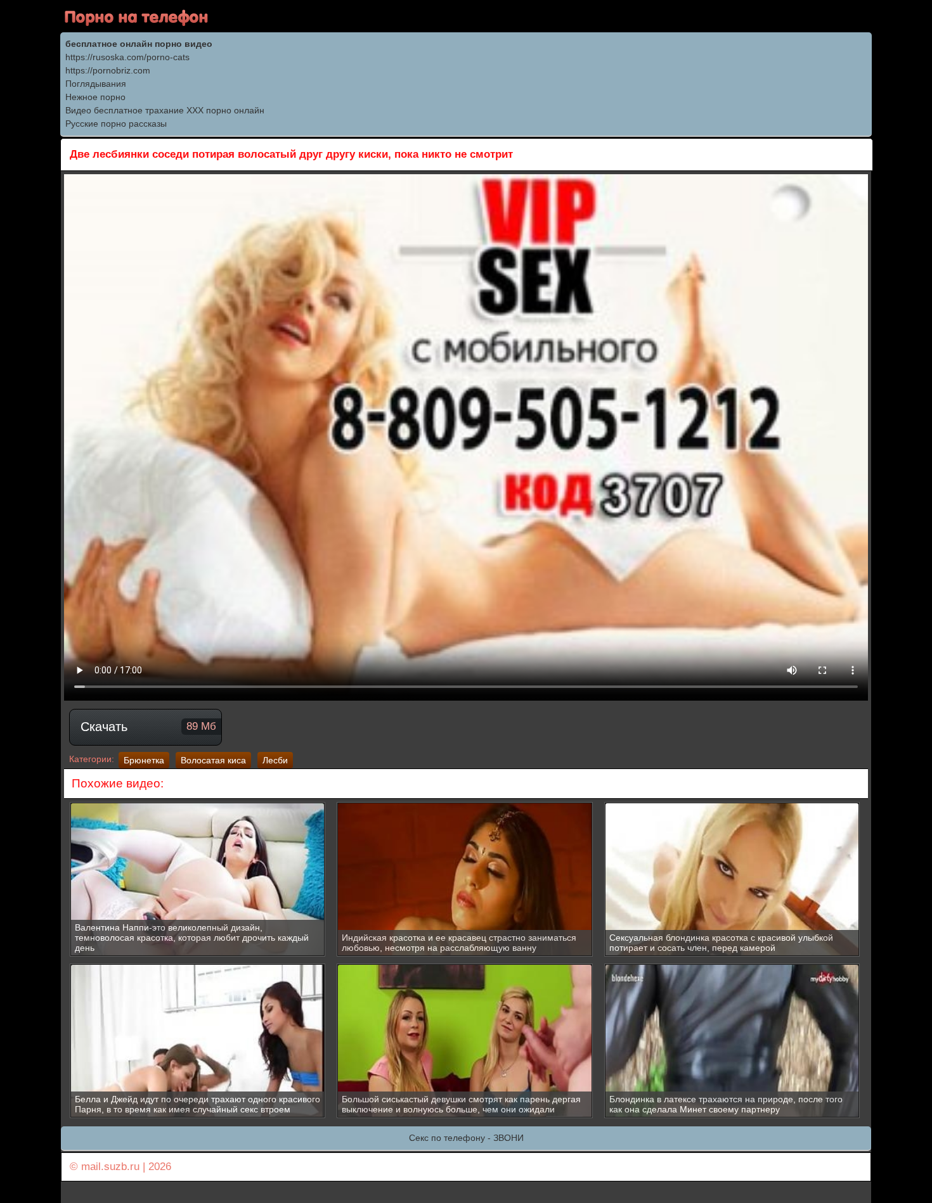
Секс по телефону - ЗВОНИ (466, 1138)
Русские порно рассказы (116, 123)
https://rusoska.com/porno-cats (127, 57)
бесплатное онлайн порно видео (138, 44)
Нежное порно (95, 97)
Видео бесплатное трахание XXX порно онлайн (164, 110)
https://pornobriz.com (107, 70)
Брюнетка (144, 760)
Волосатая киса (213, 760)
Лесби (275, 760)
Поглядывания (95, 84)
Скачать (148, 727)
